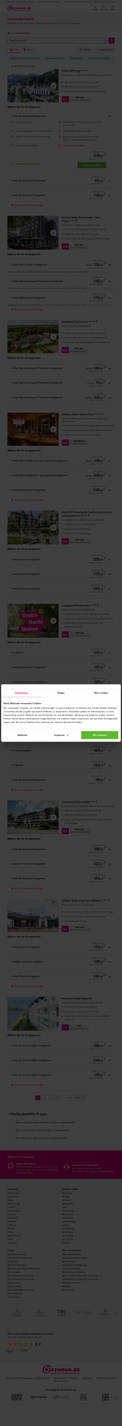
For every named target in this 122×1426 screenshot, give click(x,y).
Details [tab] (61, 692)
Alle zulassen (100, 735)
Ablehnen (22, 735)
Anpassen (59, 735)
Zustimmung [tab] (21, 692)
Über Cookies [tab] (101, 692)
